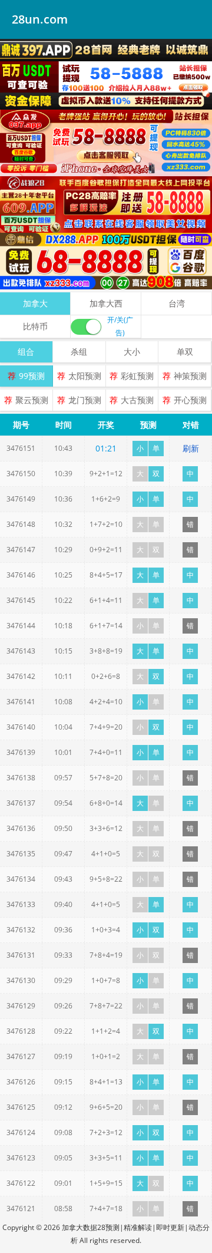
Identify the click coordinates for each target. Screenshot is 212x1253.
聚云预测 (31, 399)
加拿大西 (106, 303)
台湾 (176, 303)
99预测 (32, 375)
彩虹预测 (137, 375)
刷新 (191, 448)
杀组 (79, 351)
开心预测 (190, 399)
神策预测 (190, 375)
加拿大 (35, 303)
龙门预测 (84, 399)
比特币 (35, 326)
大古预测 (137, 399)
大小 (132, 351)
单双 (185, 351)
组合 (26, 351)
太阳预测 (84, 375)
